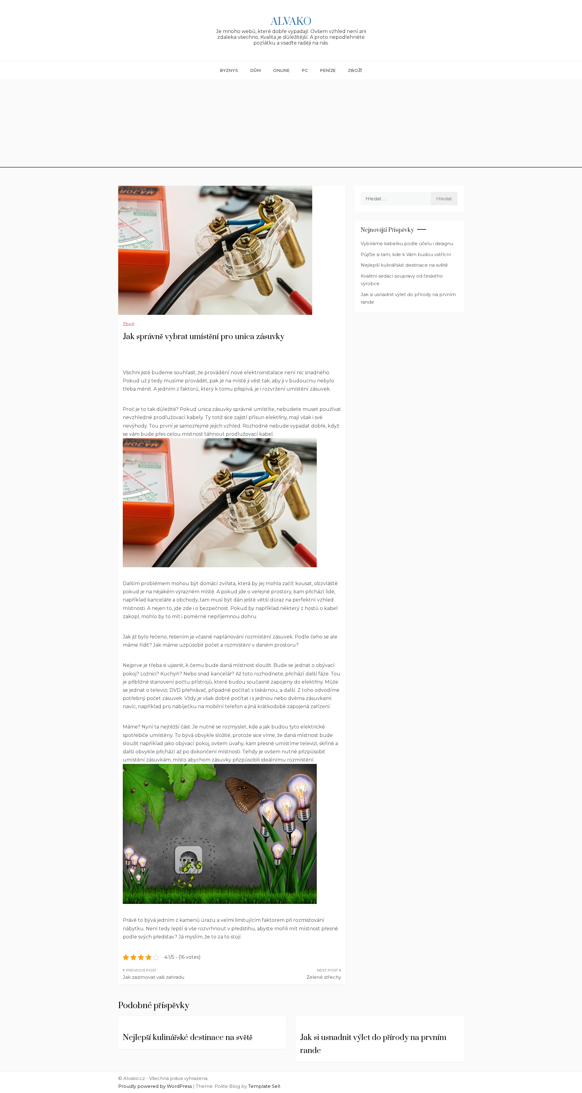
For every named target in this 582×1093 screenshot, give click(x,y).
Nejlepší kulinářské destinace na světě (404, 265)
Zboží (355, 70)
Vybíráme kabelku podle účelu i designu (407, 243)
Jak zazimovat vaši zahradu (153, 977)
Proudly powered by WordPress (155, 1086)
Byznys (229, 70)
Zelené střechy (323, 977)
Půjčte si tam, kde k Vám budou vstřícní (406, 254)
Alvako (291, 21)
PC (305, 70)
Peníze (328, 70)
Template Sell (264, 1086)
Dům (255, 70)
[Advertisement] (291, 125)
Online (281, 70)
